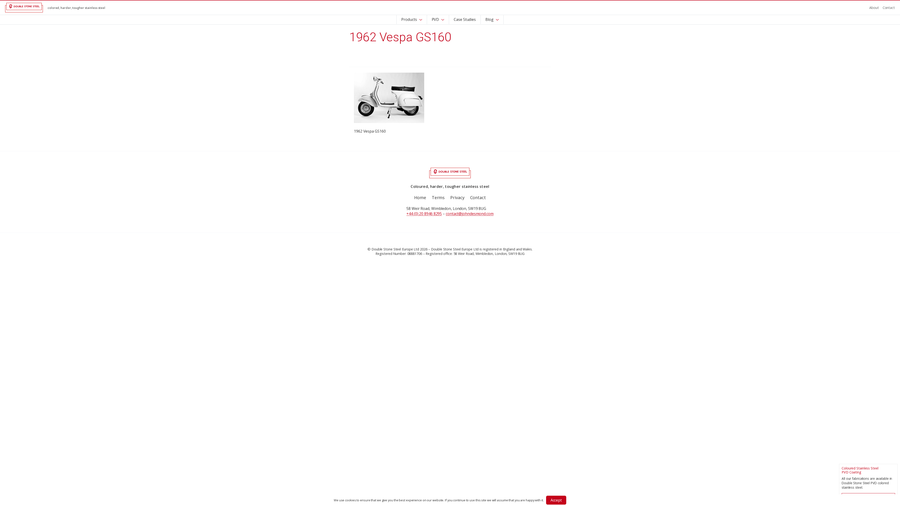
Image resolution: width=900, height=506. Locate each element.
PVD (435, 19)
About (874, 7)
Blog (489, 19)
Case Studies (465, 19)
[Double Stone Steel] (24, 7)
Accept (556, 500)
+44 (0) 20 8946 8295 (424, 213)
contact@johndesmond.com (470, 213)
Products (409, 19)
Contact (889, 7)
